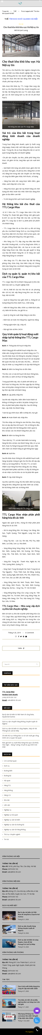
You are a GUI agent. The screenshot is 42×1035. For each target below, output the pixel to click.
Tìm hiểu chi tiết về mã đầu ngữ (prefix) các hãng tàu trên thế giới (29, 1002)
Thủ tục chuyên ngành (12, 834)
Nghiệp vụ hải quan (11, 815)
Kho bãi (21, 24)
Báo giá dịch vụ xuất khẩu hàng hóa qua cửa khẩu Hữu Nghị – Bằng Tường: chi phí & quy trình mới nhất (20, 745)
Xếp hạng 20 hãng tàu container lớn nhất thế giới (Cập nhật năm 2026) (28, 1016)
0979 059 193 (13, 869)
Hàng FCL (7, 785)
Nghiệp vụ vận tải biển (12, 820)
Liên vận (7, 805)
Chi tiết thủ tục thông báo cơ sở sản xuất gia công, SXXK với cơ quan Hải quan (20, 737)
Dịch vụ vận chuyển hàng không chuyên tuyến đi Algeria (27, 928)
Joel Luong (24, 30)
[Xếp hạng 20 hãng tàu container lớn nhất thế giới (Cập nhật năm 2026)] (9, 1017)
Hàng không (8, 790)
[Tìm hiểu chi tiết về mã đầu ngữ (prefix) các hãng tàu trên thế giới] (9, 1003)
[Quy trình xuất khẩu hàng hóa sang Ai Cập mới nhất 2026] (9, 989)
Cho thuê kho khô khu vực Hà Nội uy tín (21, 27)
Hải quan (7, 780)
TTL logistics (29, 1032)
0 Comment (29, 633)
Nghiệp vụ (7, 810)
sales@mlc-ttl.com (14, 700)
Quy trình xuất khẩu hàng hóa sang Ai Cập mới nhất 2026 (29, 987)
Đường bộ (7, 776)
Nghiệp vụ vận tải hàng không (15, 829)
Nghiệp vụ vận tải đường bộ (14, 825)
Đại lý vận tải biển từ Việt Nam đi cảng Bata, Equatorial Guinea (29, 914)
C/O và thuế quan (10, 761)
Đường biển (8, 771)
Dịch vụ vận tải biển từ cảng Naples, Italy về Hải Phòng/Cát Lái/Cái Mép (28, 942)
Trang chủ (5, 11)
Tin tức (6, 839)
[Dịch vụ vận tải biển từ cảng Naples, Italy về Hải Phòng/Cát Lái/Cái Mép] (9, 943)
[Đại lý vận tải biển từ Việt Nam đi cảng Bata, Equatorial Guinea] (9, 915)
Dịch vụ (7, 766)
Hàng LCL (7, 795)
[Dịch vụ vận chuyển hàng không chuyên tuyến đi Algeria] (9, 929)
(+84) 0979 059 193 (9, 697)
